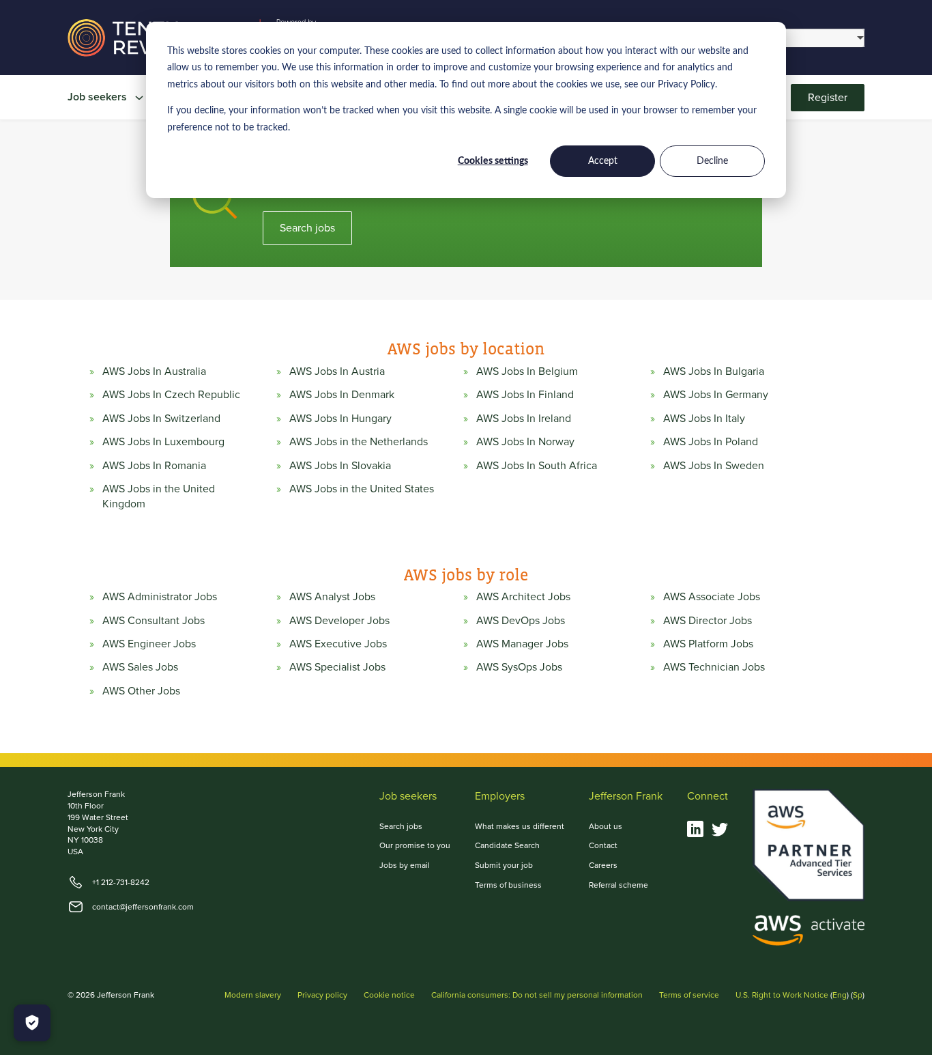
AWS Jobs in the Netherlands (358, 441)
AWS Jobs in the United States (361, 488)
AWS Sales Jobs (140, 667)
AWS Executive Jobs (338, 643)
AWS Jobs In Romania (154, 465)
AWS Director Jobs (707, 620)
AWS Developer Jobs (339, 620)
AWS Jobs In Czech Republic (171, 394)
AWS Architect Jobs (523, 596)
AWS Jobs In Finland (525, 394)
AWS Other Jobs (141, 691)
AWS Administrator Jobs (159, 596)
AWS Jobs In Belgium (527, 371)
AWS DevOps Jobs (520, 620)
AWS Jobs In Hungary (340, 418)
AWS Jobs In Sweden (713, 465)
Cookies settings (493, 161)
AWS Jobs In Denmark (341, 394)
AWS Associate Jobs (711, 596)
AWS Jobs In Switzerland (161, 418)
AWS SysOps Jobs (519, 667)
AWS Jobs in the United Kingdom (158, 496)
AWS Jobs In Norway (525, 441)
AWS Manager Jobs (522, 643)
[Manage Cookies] (32, 1022)
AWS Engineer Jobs (149, 643)
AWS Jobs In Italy (704, 418)
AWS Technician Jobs (714, 667)
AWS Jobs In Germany (715, 394)
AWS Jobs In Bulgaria (713, 371)
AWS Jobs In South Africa (536, 465)
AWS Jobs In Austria (337, 371)
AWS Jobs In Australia (154, 371)
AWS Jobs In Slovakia (340, 465)
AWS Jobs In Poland (710, 441)
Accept (602, 161)
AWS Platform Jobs (708, 643)
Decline (712, 161)
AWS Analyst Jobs (332, 596)
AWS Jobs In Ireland (523, 418)
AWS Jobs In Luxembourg (163, 441)
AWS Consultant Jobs (153, 620)
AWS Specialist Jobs (337, 667)
